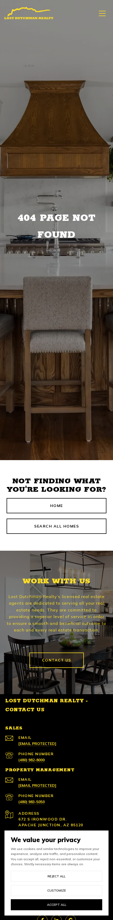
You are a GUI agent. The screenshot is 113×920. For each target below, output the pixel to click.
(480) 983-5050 (31, 801)
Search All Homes (56, 526)
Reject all (56, 876)
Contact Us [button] (56, 660)
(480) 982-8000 (31, 760)
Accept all (56, 905)
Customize (56, 890)
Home (56, 505)
